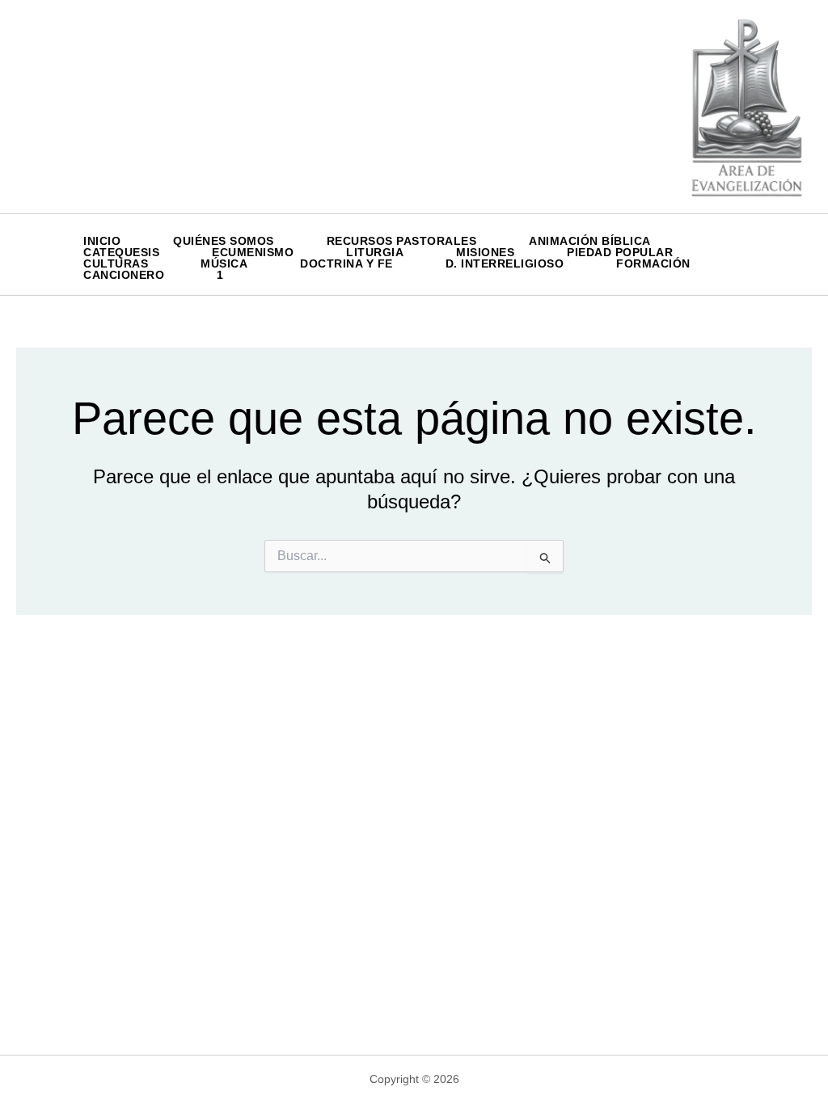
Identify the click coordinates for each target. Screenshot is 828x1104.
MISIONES (485, 252)
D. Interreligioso (505, 263)
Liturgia (374, 252)
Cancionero (123, 274)
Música (224, 263)
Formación (653, 263)
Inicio (101, 241)
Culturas (115, 263)
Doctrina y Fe (346, 263)
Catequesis (121, 252)
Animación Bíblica (590, 241)
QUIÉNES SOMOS (223, 241)
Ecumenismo (253, 252)
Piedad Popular (620, 252)
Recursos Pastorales (402, 241)
